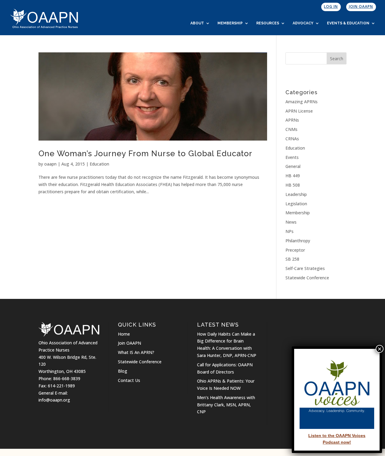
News (291, 222)
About (197, 23)
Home (124, 334)
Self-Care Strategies (305, 268)
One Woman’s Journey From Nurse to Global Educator (145, 153)
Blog (122, 371)
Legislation (296, 203)
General (292, 166)
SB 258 (292, 259)
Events (292, 157)
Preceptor (295, 250)
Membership (230, 23)
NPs (289, 231)
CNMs (291, 129)
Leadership (296, 194)
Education (99, 164)
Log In (331, 6)
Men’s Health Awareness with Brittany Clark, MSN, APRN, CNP (226, 405)
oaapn (50, 164)
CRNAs (292, 138)
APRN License (299, 111)
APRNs (292, 120)
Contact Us (129, 380)
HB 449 (292, 175)
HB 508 (292, 185)
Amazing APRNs (301, 101)
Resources (267, 23)
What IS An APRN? (136, 352)
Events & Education (348, 23)
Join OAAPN (361, 6)
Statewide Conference (307, 278)
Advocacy (303, 23)
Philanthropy (297, 241)
